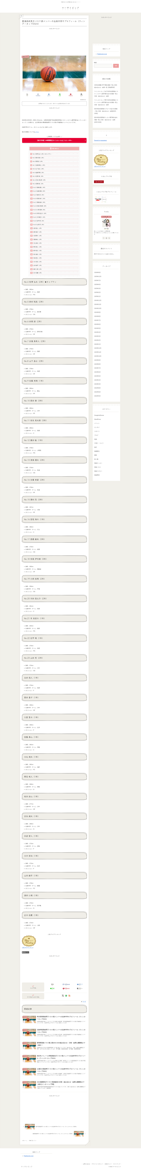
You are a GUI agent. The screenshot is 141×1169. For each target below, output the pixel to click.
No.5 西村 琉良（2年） (39, 157)
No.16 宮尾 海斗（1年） (39, 198)
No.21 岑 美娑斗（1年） (39, 217)
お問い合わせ (86, 1164)
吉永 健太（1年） (37, 254)
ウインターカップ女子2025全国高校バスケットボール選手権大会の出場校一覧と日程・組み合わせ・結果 (106, 94)
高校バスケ (26, 952)
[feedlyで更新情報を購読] (66, 995)
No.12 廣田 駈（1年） (38, 183)
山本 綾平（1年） (37, 265)
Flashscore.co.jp (102, 54)
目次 (53, 148)
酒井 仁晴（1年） (37, 269)
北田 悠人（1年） (37, 228)
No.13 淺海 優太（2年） (39, 187)
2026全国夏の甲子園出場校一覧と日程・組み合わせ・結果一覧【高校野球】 (106, 86)
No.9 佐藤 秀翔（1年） (39, 172)
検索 (95, 62)
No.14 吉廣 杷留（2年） (39, 191)
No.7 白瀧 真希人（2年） (39, 165)
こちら (37, 132)
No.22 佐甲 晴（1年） (39, 220)
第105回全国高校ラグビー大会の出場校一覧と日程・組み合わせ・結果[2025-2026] (105, 111)
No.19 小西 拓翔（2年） (39, 209)
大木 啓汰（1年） (37, 261)
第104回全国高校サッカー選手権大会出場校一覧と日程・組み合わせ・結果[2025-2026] (105, 120)
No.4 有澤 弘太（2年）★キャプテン (42, 154)
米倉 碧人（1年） (37, 258)
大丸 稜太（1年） (37, 243)
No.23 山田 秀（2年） (39, 224)
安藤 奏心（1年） (37, 239)
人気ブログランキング (27, 947)
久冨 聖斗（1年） (37, 235)
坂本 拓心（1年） (37, 250)
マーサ (106, 229)
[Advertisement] (54, 41)
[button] (81, 94)
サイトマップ (116, 1164)
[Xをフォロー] (63, 995)
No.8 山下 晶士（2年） (39, 168)
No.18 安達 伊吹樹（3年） (40, 206)
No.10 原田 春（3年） (38, 176)
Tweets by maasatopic (100, 140)
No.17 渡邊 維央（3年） (39, 202)
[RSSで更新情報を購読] (69, 995)
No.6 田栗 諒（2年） (38, 161)
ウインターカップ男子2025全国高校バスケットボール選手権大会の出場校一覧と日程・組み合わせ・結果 (106, 102)
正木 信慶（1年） (37, 272)
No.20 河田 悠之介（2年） (40, 213)
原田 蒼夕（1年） (37, 232)
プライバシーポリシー (97, 1164)
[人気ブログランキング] (29, 940)
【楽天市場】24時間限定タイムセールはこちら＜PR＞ (54, 140)
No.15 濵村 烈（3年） (39, 195)
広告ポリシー (108, 1164)
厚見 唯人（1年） (37, 247)
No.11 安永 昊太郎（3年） (39, 180)
